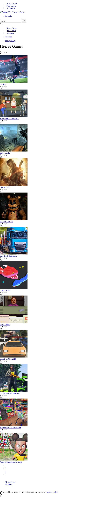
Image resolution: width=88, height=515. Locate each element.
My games (8, 484)
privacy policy (52, 492)
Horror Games (12, 3)
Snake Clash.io (5, 290)
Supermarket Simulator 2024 (10, 428)
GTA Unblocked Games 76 (10, 393)
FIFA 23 (3, 84)
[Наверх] (1, 496)
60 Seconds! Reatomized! (9, 119)
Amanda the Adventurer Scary (11, 462)
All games (11, 8)
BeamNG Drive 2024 (8, 359)
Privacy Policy (10, 41)
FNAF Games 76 (6, 222)
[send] (24, 20)
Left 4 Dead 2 (5, 153)
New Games (11, 6)
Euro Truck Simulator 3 (8, 256)
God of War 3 (5, 187)
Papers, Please (5, 325)
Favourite (8, 16)
